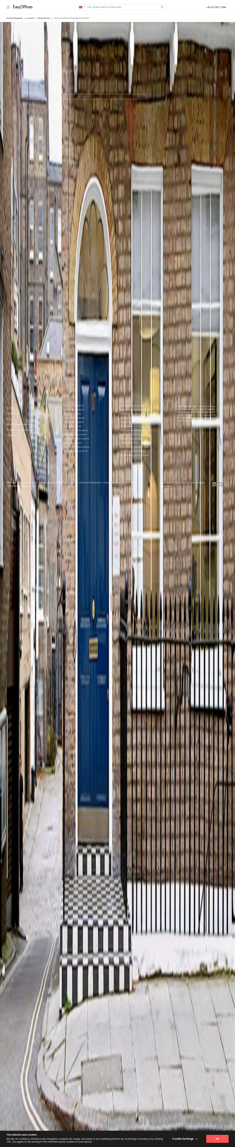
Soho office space (72, 426)
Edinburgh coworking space (134, 413)
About (32, 486)
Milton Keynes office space (76, 447)
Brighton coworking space (133, 434)
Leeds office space (73, 442)
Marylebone (44, 18)
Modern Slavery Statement (86, 482)
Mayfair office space (74, 409)
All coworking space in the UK (135, 455)
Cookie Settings (112, 482)
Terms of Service (27, 482)
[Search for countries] (82, 7)
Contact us (12, 413)
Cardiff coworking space (133, 451)
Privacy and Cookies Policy (54, 482)
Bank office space (72, 413)
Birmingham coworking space (136, 430)
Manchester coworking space (135, 409)
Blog (8, 419)
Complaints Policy (16, 486)
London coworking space (133, 405)
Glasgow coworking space (134, 418)
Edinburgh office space (75, 434)
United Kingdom (14, 18)
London (30, 18)
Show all (85, 96)
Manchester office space (76, 430)
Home (9, 408)
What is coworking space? (20, 429)
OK (217, 1139)
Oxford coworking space (133, 442)
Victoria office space (74, 422)
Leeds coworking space (132, 422)
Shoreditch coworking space (135, 426)
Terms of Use (130, 482)
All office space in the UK (75, 451)
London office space (74, 405)
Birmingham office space (76, 438)
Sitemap (11, 435)
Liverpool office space (74, 418)
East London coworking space (135, 447)
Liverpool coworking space (134, 438)
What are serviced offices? (21, 424)
